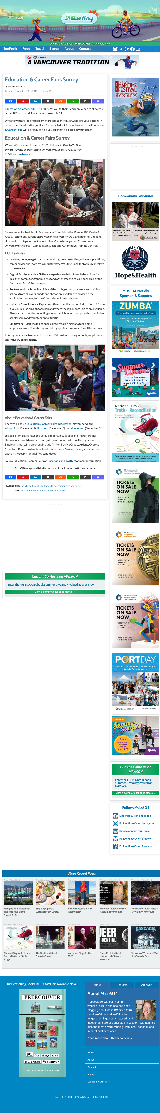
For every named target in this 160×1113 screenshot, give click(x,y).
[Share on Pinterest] (23, 101)
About (69, 49)
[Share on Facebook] (10, 101)
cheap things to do (47, 486)
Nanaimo (42, 428)
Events (54, 49)
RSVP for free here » (17, 154)
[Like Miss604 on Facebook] (132, 49)
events (63, 490)
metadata (55, 483)
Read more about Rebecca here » (110, 1038)
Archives (146, 984)
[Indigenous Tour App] (135, 221)
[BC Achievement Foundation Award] (135, 493)
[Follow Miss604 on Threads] (126, 49)
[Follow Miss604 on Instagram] (120, 49)
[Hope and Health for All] (135, 263)
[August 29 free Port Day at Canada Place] (135, 682)
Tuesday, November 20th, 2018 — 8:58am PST (29, 90)
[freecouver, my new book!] (42, 1076)
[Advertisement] (55, 535)
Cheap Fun (30, 486)
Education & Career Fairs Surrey (41, 79)
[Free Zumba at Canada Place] (135, 327)
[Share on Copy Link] (85, 101)
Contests (122, 984)
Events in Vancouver (98, 1081)
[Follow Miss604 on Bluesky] (115, 49)
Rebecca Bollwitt (16, 86)
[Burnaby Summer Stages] (135, 735)
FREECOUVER (82, 43)
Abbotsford (12, 428)
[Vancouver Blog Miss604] (80, 17)
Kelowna (65, 423)
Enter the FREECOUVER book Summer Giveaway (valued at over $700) (51, 584)
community (64, 486)
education (26, 490)
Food (26, 49)
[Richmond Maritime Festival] (135, 107)
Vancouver (78, 428)
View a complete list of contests (53, 591)
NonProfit (10, 49)
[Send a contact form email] (138, 49)
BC (22, 486)
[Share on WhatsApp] (73, 101)
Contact (85, 49)
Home (91, 1052)
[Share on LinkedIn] (35, 101)
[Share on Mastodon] (98, 101)
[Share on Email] (48, 101)
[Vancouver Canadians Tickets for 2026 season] (82, 62)
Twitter (70, 461)
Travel (39, 49)
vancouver (76, 486)
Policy (91, 1074)
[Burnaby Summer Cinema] (135, 377)
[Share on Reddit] (60, 101)
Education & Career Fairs (20, 108)
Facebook (54, 461)
